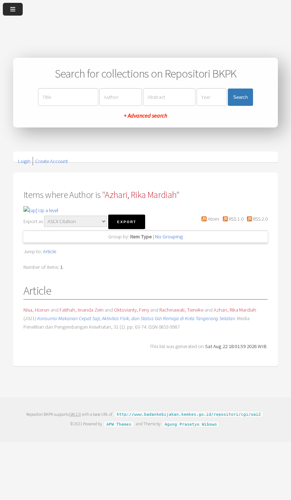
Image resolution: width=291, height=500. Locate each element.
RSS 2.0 (260, 219)
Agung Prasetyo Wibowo (191, 424)
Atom (213, 219)
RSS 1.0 (235, 219)
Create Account (51, 161)
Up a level (47, 210)
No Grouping (169, 236)
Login (24, 161)
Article (49, 251)
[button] (126, 222)
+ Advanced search (145, 115)
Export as (33, 221)
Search (240, 97)
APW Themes (118, 424)
